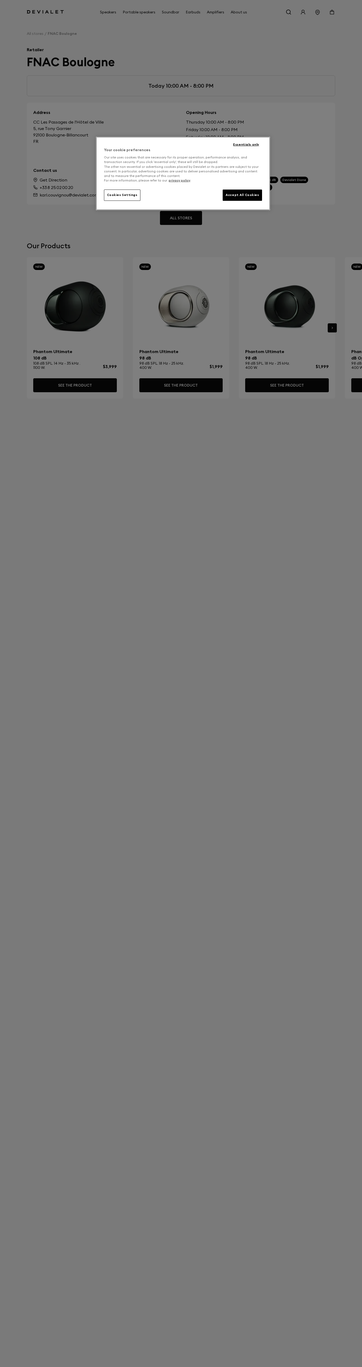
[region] (183, 173)
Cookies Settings (122, 195)
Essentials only (246, 144)
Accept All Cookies (242, 195)
